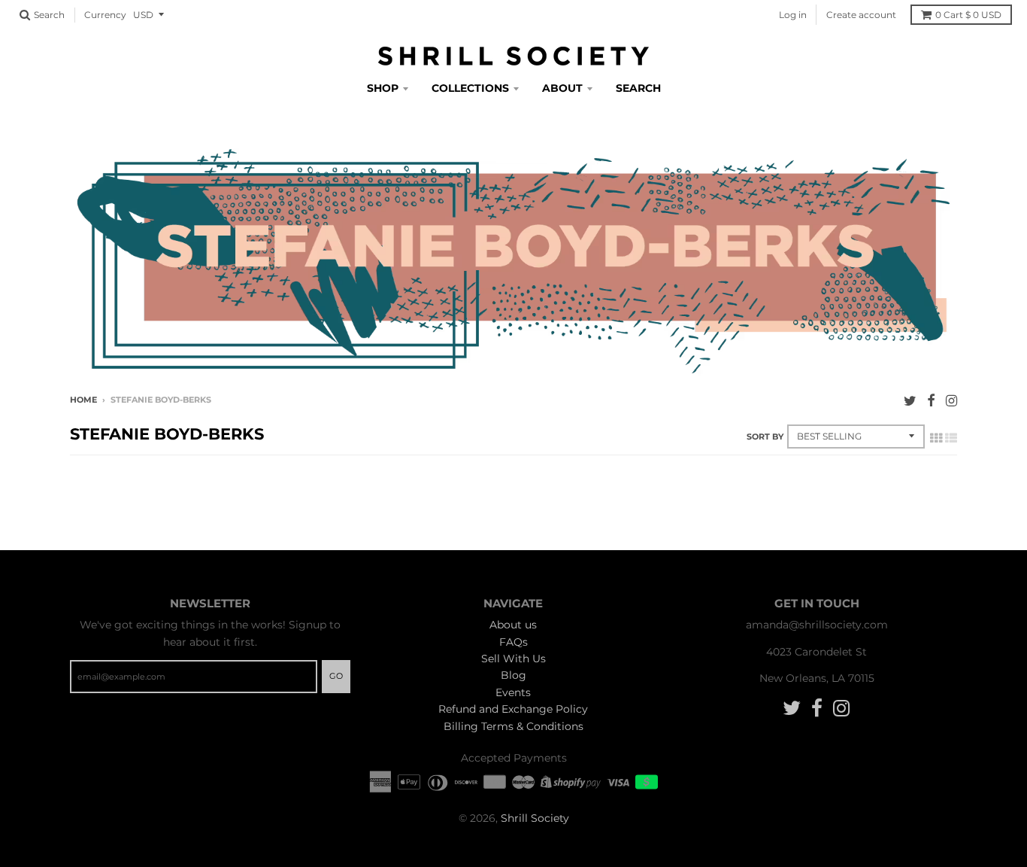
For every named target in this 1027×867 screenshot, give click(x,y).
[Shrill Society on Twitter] (910, 401)
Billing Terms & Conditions (513, 726)
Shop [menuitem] (382, 88)
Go (336, 676)
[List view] (951, 438)
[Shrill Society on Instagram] (951, 401)
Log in (793, 14)
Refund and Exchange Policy (513, 709)
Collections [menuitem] (470, 88)
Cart (968, 14)
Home (83, 399)
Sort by (765, 436)
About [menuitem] (562, 88)
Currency (105, 14)
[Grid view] (936, 438)
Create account (861, 14)
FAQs (513, 642)
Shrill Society (535, 818)
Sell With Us (513, 658)
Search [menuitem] (638, 88)
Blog (513, 675)
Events (513, 692)
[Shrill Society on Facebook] (931, 401)
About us (513, 624)
